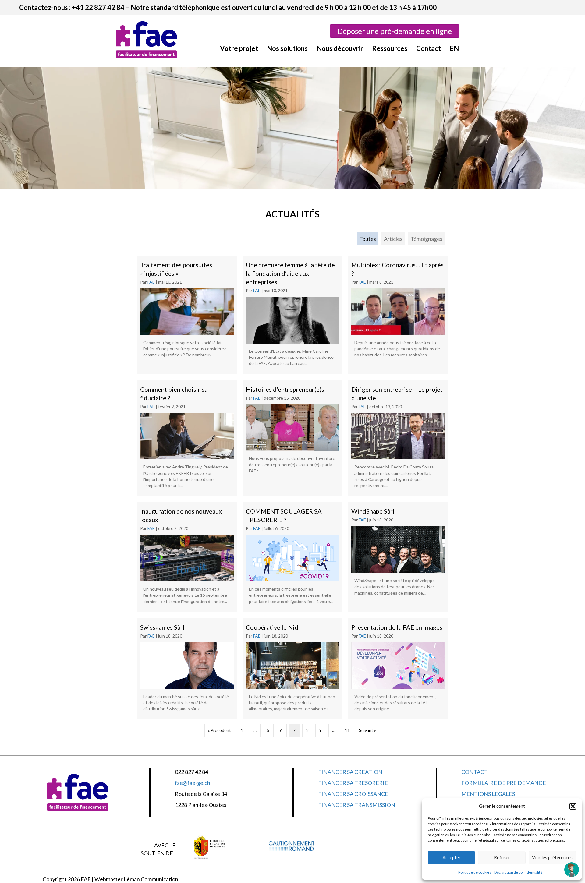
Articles (393, 238)
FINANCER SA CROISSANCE (353, 793)
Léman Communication (151, 879)
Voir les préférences (552, 857)
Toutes (367, 238)
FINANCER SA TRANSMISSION (356, 804)
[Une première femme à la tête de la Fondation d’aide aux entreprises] (292, 315)
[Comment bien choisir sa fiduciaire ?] (187, 438)
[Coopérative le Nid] (292, 669)
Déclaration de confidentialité (518, 872)
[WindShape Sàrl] (398, 557)
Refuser (502, 857)
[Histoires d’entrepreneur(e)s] (292, 438)
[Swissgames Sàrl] (187, 669)
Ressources (389, 48)
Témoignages (426, 238)
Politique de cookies (474, 872)
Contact (428, 48)
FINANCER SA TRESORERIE (353, 782)
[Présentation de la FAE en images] (398, 669)
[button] (573, 806)
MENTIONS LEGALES (488, 793)
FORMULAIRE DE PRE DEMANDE (503, 782)
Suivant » (367, 730)
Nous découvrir (340, 48)
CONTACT (474, 771)
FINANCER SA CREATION (350, 771)
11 (347, 730)
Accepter (451, 857)
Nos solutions (287, 48)
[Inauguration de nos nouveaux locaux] (187, 557)
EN (454, 48)
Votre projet (239, 48)
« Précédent (219, 730)
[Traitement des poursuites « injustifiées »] (187, 315)
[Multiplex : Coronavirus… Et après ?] (398, 315)
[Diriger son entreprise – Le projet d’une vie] (398, 438)
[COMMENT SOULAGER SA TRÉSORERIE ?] (292, 557)
